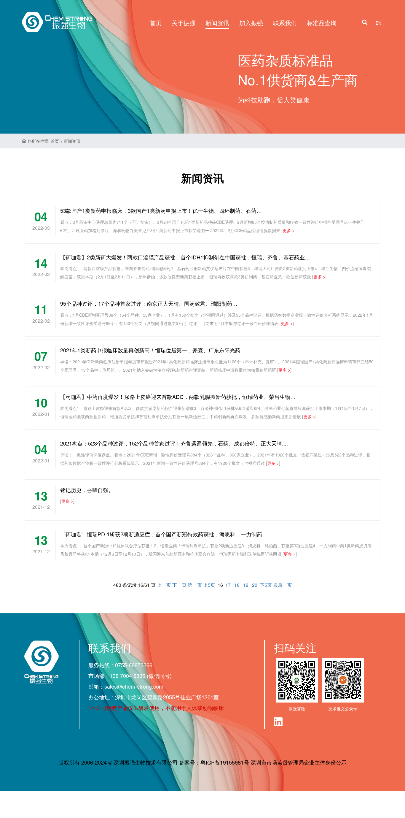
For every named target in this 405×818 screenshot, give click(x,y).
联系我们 (285, 22)
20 (255, 584)
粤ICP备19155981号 (224, 762)
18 (237, 584)
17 (228, 584)
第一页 (195, 584)
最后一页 (282, 584)
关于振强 (183, 22)
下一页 (179, 584)
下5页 (266, 584)
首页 (156, 22)
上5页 (209, 584)
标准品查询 (322, 22)
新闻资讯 (217, 22)
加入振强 (251, 22)
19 (246, 584)
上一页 (164, 584)
